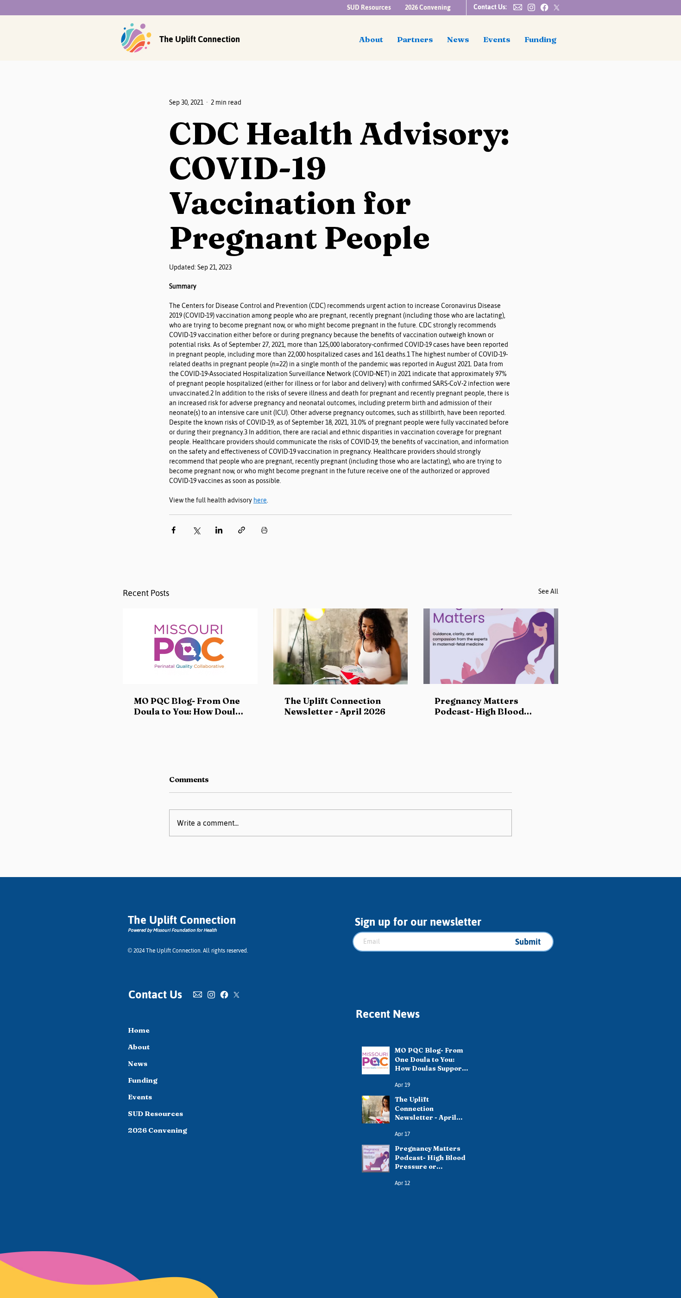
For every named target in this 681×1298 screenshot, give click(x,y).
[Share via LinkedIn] (218, 530)
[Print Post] (264, 530)
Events (140, 1096)
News (137, 1063)
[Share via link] (241, 530)
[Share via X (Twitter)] (196, 530)
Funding (143, 1080)
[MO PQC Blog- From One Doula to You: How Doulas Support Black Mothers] (190, 646)
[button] (517, 7)
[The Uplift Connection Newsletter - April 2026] (340, 646)
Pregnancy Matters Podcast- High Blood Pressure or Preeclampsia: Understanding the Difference (479, 706)
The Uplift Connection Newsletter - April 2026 (334, 706)
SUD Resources (155, 1113)
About (139, 1046)
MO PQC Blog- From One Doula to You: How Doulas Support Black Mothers (189, 706)
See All (548, 591)
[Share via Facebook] (173, 530)
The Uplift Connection (199, 39)
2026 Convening (157, 1130)
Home (139, 1030)
